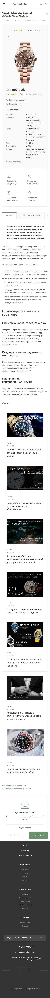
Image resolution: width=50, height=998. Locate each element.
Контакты (25, 880)
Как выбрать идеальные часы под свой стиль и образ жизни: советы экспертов (24, 662)
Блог (25, 845)
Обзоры (25, 926)
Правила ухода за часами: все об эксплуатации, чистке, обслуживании (24, 506)
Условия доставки (25, 901)
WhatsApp (32, 970)
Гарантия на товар (25, 905)
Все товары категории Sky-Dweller (16, 789)
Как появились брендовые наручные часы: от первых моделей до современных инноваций (25, 559)
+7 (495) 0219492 (26, 947)
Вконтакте (18, 970)
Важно (9, 216)
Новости (25, 850)
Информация (25, 889)
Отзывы (25, 877)
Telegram (25, 970)
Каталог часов (25, 855)
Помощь (25, 917)
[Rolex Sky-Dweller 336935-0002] (25, 63)
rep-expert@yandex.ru (27, 952)
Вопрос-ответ (25, 922)
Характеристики (31, 216)
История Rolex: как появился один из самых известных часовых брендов (24, 453)
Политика (25, 908)
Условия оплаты (25, 898)
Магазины (25, 894)
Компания (25, 864)
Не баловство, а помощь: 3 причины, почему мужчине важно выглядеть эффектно (24, 716)
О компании (25, 870)
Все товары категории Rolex (14, 786)
